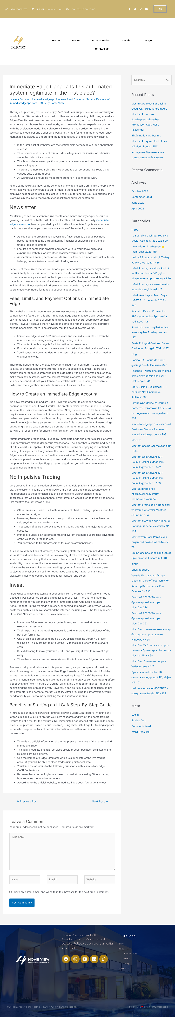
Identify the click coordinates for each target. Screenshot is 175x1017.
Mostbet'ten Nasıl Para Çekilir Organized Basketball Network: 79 (150, 542)
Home (56, 40)
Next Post (100, 801)
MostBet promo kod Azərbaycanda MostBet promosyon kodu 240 (145, 494)
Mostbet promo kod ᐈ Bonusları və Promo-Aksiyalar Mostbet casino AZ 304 (150, 510)
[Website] (99, 880)
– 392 (134, 229)
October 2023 (139, 191)
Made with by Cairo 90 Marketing (148, 1006)
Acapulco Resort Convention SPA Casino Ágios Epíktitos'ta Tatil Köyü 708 (149, 316)
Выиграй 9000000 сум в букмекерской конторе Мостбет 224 (146, 602)
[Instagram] (140, 9)
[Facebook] (66, 959)
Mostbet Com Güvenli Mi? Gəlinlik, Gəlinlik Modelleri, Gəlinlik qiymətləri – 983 (147, 478)
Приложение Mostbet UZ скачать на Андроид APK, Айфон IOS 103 (151, 677)
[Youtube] (146, 9)
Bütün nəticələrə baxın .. (146, 135)
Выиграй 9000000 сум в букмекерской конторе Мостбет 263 (146, 618)
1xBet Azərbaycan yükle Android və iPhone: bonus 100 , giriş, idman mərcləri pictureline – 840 (151, 273)
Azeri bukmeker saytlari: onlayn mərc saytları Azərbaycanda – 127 (150, 332)
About (76, 40)
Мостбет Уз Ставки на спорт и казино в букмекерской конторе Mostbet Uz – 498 (151, 650)
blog (134, 354)
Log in (135, 714)
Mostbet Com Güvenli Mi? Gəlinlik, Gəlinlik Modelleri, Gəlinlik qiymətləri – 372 (147, 462)
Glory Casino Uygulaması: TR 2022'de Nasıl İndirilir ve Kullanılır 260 (148, 392)
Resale (126, 40)
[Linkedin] (94, 959)
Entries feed (138, 720)
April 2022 (137, 208)
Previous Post (27, 801)
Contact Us (102, 49)
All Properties (101, 40)
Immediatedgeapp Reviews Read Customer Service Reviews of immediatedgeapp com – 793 (151, 429)
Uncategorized (140, 569)
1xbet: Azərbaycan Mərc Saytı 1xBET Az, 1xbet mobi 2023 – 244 (149, 300)
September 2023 (141, 197)
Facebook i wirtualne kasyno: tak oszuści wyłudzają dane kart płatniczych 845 (151, 376)
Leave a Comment (20, 99)
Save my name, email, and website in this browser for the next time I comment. (61, 892)
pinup (134, 563)
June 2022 (137, 202)
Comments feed (141, 726)
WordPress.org (140, 732)
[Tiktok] (103, 959)
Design (147, 40)
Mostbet (136, 440)
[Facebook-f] (129, 9)
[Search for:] (151, 79)
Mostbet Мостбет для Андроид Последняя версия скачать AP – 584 (151, 526)
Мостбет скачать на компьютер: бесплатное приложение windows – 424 (151, 634)
